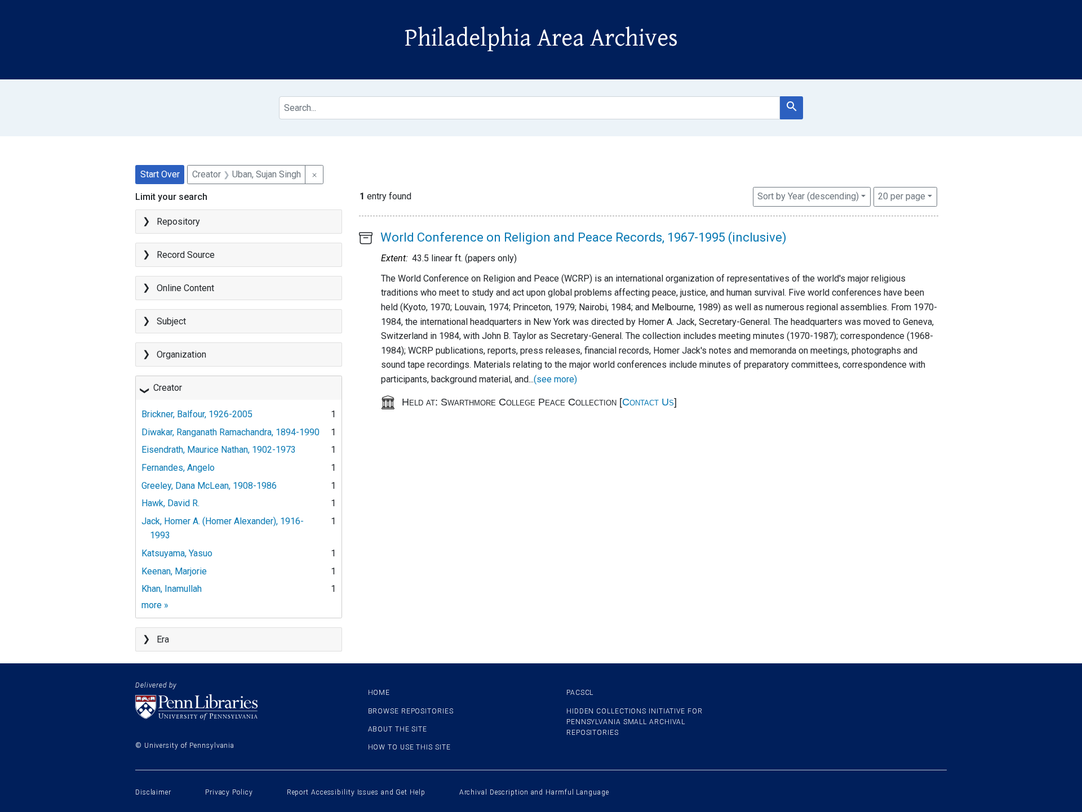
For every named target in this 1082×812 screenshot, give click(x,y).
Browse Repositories (411, 711)
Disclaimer (153, 792)
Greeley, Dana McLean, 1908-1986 (209, 485)
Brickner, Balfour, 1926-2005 (196, 414)
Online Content (185, 288)
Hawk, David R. (170, 503)
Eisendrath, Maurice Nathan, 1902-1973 (218, 449)
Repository (178, 221)
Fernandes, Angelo (178, 467)
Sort (808, 196)
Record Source (186, 254)
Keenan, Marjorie (174, 571)
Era (163, 639)
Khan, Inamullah (171, 588)
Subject (171, 321)
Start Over (160, 174)
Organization (181, 354)
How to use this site (409, 747)
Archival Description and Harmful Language (534, 792)
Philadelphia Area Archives (541, 38)
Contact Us (648, 402)
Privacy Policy (229, 792)
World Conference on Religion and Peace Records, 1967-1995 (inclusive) (583, 237)
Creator (167, 387)
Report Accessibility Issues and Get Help (356, 792)
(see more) (555, 379)
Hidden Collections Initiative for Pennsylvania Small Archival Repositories (634, 722)
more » (154, 605)
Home (379, 693)
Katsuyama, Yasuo (176, 553)
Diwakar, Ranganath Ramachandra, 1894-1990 (230, 432)
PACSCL (579, 693)
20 (901, 196)
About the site (398, 729)
